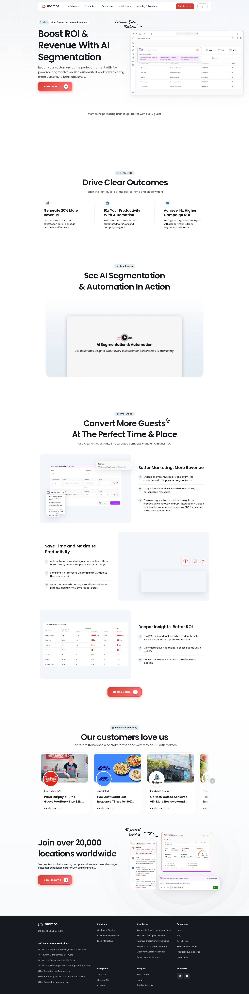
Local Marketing (105, 940)
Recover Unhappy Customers (152, 935)
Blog (179, 935)
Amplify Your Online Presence (152, 946)
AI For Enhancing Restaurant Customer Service (61, 976)
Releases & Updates (187, 946)
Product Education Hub (188, 951)
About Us (101, 974)
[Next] (212, 781)
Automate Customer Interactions (154, 930)
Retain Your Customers (148, 957)
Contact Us (103, 980)
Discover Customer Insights (151, 951)
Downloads (182, 957)
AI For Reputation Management (53, 982)
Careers (101, 985)
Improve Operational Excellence (153, 940)
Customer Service (106, 930)
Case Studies (183, 941)
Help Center (143, 974)
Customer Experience (108, 935)
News (179, 930)
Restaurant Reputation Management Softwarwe (62, 949)
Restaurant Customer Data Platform (56, 960)
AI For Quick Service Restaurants (54, 971)
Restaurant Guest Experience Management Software (64, 965)
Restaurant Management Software (55, 954)
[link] (55, 808)
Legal (139, 980)
